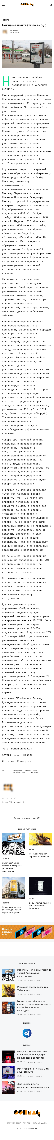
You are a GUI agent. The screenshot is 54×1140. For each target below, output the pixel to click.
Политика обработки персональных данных (27, 1123)
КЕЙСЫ (31, 850)
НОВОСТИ (5, 20)
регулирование (33, 772)
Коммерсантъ (25, 761)
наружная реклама (31, 770)
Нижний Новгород (19, 772)
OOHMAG (15, 30)
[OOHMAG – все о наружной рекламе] (27, 5)
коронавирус (17, 770)
